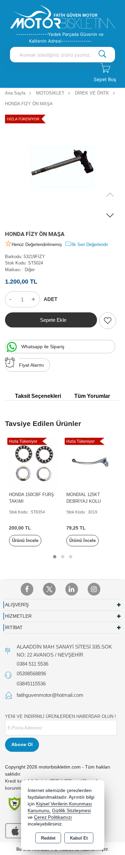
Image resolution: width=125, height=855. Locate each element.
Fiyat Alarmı (31, 365)
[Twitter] (49, 589)
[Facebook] (27, 589)
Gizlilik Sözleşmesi (71, 810)
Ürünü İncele (25, 540)
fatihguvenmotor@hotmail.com (50, 695)
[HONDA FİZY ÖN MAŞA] (62, 167)
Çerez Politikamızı (53, 817)
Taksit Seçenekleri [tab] (38, 396)
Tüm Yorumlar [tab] (92, 396)
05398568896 (31, 673)
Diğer (30, 269)
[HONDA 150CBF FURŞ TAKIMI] (34, 462)
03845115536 (31, 683)
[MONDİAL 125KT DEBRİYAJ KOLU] (91, 462)
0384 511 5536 (32, 664)
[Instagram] (94, 589)
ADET (50, 299)
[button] (110, 215)
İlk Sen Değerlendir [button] (89, 244)
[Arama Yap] (102, 54)
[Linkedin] (72, 589)
